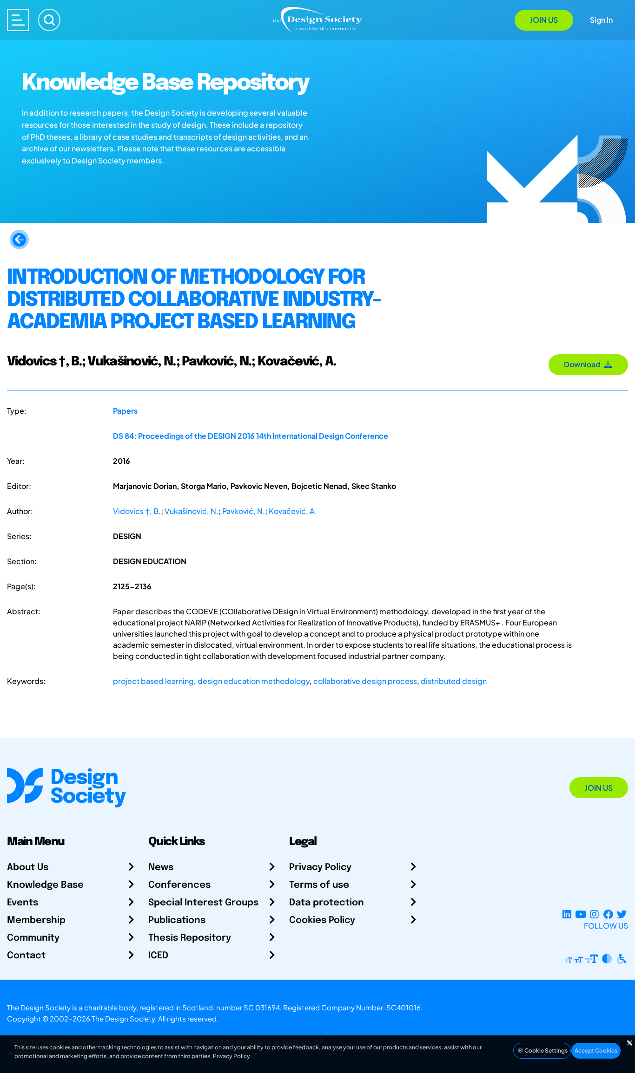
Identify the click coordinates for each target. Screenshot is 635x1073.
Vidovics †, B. (137, 511)
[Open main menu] (18, 20)
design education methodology (254, 681)
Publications (176, 920)
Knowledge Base (45, 885)
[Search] (49, 20)
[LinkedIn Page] (567, 914)
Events (22, 903)
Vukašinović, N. (191, 511)
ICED (158, 956)
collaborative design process (365, 681)
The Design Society (123, 1018)
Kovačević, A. (293, 511)
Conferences (179, 885)
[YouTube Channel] (580, 914)
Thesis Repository (189, 938)
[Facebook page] (608, 914)
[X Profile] (621, 914)
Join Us (544, 20)
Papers (125, 411)
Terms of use (319, 885)
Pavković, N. (243, 511)
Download (583, 364)
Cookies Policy (322, 920)
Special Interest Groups (203, 903)
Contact (26, 956)
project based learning (153, 681)
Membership (36, 920)
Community (33, 938)
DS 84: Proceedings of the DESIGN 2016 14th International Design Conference (250, 436)
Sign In (601, 20)
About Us (27, 867)
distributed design (454, 681)
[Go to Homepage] (317, 19)
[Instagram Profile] (594, 914)
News (160, 867)
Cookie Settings (545, 1050)
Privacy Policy (320, 867)
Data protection (326, 903)
